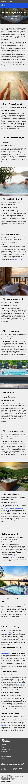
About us (3, 744)
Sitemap (3, 758)
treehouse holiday (7, 633)
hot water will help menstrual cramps (13, 555)
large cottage (4, 725)
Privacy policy (5, 751)
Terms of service (5, 749)
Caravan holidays (6, 653)
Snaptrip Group (8, 781)
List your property (6, 756)
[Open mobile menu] (26, 5)
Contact (3, 754)
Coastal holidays (19, 684)
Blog (2, 747)
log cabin (14, 700)
